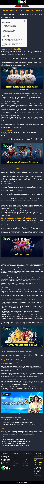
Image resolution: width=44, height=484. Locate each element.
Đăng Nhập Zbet (5, 443)
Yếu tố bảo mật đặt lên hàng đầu (9, 30)
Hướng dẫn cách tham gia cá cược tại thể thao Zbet (12, 39)
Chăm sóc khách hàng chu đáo (9, 31)
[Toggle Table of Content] (25, 21)
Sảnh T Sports (6, 37)
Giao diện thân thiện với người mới (10, 25)
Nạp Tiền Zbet (5, 445)
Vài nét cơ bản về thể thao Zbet (8, 22)
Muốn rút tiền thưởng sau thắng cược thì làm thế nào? (13, 43)
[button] (1, 2)
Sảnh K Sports (6, 35)
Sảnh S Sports (6, 36)
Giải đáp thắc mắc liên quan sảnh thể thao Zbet (11, 40)
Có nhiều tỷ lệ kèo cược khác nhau (10, 26)
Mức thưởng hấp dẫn (7, 27)
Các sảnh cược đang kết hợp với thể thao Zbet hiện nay (12, 32)
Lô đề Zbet (4, 439)
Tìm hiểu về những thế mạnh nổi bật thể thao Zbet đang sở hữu (14, 23)
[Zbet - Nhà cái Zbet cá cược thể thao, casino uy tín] (22, 2)
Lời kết (3, 45)
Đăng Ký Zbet (16, 441)
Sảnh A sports (6, 34)
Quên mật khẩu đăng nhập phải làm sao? (11, 44)
